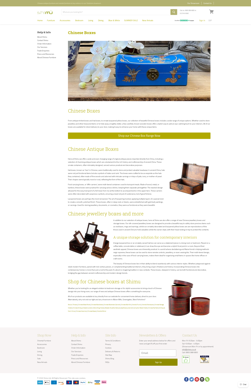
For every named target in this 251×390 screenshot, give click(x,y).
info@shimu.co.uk (189, 349)
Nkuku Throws (72, 304)
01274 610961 (184, 13)
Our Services (42, 47)
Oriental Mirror (101, 311)
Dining (101, 20)
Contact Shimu (42, 40)
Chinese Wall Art (126, 304)
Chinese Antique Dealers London (83, 308)
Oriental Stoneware (147, 304)
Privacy (108, 344)
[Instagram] (201, 379)
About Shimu (42, 37)
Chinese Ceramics (81, 311)
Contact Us (207, 3)
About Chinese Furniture (46, 57)
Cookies (108, 347)
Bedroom (79, 20)
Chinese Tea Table (153, 308)
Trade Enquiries (43, 50)
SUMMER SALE (131, 20)
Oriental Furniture (44, 340)
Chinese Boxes (91, 311)
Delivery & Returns (112, 351)
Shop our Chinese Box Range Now (139, 135)
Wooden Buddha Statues (112, 308)
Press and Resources (45, 54)
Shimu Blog (109, 358)
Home (40, 20)
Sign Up (158, 362)
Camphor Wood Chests (140, 308)
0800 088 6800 (189, 10)
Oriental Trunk (136, 304)
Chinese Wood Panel (84, 304)
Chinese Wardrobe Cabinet (112, 304)
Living (91, 20)
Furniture (51, 20)
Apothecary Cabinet (127, 308)
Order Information (44, 43)
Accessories (65, 20)
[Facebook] (186, 379)
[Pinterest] (196, 379)
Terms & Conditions (113, 340)
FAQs (107, 362)
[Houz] (207, 379)
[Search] (173, 12)
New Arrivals (147, 20)
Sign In (202, 20)
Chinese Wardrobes (97, 304)
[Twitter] (191, 379)
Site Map (108, 355)
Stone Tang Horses (98, 308)
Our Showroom (193, 3)
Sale (39, 358)
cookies (82, 378)
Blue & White (114, 20)
